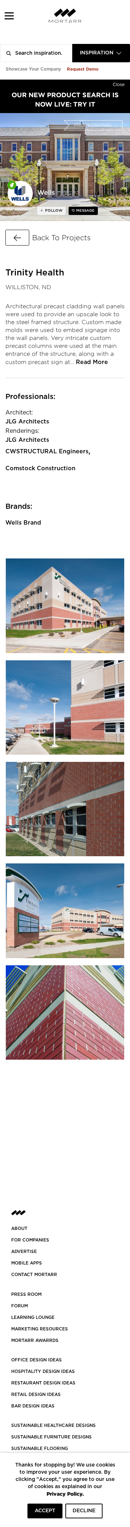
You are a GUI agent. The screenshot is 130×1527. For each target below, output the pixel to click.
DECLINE (84, 1510)
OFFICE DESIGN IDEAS (36, 1360)
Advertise (24, 1251)
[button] (9, 15)
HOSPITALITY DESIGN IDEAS (43, 1371)
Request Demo (83, 69)
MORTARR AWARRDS (34, 1340)
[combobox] (101, 53)
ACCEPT (45, 1510)
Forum (19, 1306)
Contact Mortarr (34, 1274)
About (19, 1228)
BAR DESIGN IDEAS (33, 1406)
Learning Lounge (33, 1317)
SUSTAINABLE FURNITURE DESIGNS (51, 1437)
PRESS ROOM (26, 1294)
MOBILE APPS (26, 1263)
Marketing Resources (39, 1329)
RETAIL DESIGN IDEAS (36, 1394)
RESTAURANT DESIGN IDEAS (43, 1383)
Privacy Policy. (65, 1493)
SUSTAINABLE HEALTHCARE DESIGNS (53, 1425)
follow (53, 210)
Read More (92, 362)
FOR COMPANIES (30, 1240)
